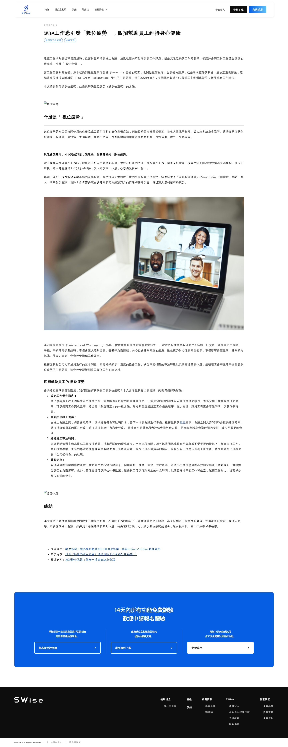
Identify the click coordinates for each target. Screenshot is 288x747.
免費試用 (257, 9)
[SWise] (26, 9)
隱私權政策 (75, 742)
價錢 (74, 9)
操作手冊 (210, 706)
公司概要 (234, 718)
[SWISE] (28, 700)
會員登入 (220, 9)
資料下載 (238, 9)
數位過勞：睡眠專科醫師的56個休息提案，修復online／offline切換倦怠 (112, 549)
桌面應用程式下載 (239, 712)
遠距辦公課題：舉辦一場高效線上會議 (90, 559)
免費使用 (268, 718)
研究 (183, 422)
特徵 (47, 9)
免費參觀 (268, 706)
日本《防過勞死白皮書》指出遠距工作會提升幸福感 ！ (101, 554)
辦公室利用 (60, 9)
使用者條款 (56, 742)
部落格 (85, 9)
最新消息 (234, 724)
